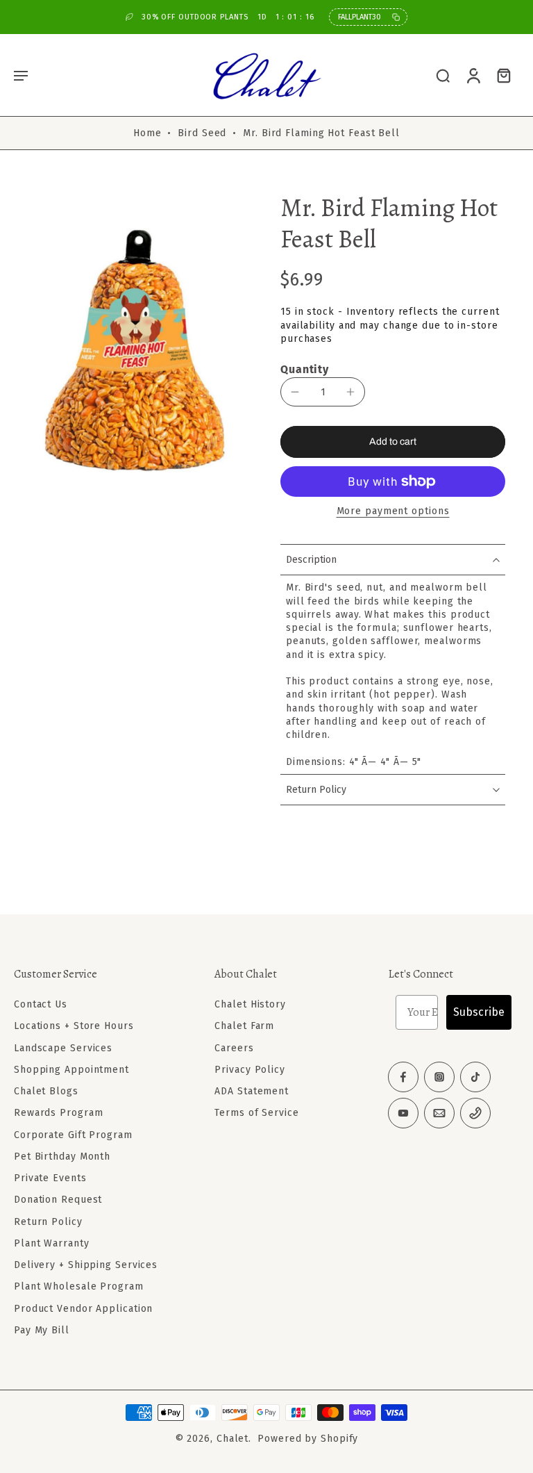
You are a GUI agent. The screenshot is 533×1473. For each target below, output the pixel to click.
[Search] (443, 75)
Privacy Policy (249, 1070)
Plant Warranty (52, 1243)
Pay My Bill (41, 1330)
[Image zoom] (133, 351)
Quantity (304, 369)
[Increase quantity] (350, 392)
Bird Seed (202, 133)
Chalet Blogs (46, 1091)
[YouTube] (403, 1113)
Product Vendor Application (83, 1308)
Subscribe (479, 1012)
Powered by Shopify (307, 1439)
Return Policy (48, 1221)
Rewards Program (58, 1113)
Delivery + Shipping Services (86, 1265)
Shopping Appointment (71, 1070)
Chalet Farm (244, 1026)
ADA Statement (251, 1091)
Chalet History (250, 1004)
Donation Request (58, 1199)
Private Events (50, 1178)
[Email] (439, 1113)
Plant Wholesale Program (79, 1286)
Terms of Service (256, 1113)
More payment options (393, 512)
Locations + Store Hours (74, 1026)
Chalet (232, 1439)
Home (147, 133)
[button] (21, 75)
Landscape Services (63, 1047)
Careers (233, 1047)
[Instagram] (439, 1077)
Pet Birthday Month (62, 1156)
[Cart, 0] (504, 75)
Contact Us (40, 1004)
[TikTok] (475, 1077)
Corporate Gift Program (73, 1134)
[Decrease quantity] (295, 391)
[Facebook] (403, 1077)
